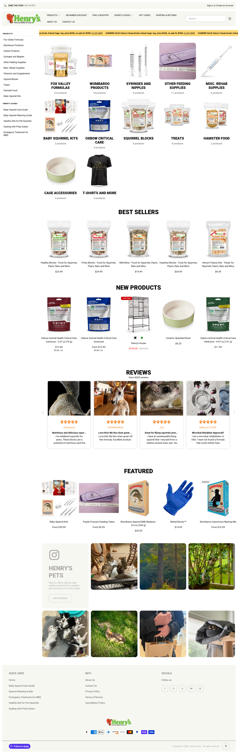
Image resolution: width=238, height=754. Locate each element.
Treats (7, 85)
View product (99, 327)
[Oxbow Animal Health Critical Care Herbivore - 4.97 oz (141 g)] (218, 314)
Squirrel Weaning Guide (21, 691)
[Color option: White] (138, 337)
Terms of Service (94, 697)
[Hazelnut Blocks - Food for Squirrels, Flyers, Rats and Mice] (178, 239)
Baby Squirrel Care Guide (16, 109)
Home (12, 680)
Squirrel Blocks (11, 79)
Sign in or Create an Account (220, 5)
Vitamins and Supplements (17, 73)
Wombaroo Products (14, 45)
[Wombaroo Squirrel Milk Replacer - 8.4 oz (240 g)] (139, 498)
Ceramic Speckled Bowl (178, 338)
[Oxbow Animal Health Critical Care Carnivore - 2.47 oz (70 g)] (59, 314)
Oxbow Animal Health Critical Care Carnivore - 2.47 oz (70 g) (59, 340)
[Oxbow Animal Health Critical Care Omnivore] (99, 314)
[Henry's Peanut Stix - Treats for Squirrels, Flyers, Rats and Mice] (218, 239)
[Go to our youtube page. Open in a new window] (191, 688)
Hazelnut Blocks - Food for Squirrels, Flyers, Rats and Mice (178, 264)
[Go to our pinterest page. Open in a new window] (200, 688)
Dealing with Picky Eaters (16, 126)
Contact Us (91, 685)
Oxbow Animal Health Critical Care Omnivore (99, 340)
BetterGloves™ (178, 521)
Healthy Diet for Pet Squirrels (18, 121)
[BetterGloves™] (178, 498)
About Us (90, 680)
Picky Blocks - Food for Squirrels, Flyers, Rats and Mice (99, 264)
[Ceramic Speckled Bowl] (178, 314)
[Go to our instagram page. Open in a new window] (173, 688)
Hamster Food (10, 90)
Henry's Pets (195, 746)
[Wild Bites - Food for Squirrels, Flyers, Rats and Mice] (139, 239)
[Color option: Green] (141, 337)
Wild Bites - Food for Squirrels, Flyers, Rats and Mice (138, 264)
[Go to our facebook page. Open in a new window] (165, 688)
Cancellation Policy (95, 702)
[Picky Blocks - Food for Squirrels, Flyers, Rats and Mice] (99, 239)
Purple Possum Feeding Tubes (99, 521)
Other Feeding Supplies (15, 62)
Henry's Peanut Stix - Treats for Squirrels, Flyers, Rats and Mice (218, 264)
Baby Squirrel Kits (12, 96)
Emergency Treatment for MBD (16, 133)
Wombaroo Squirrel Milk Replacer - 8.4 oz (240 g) (139, 523)
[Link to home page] (119, 722)
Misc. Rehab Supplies (14, 68)
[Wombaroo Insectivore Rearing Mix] (218, 498)
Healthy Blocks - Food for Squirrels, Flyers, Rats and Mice (59, 264)
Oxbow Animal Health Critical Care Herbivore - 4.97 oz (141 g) (218, 340)
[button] (43, 412)
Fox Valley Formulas (13, 39)
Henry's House (138, 343)
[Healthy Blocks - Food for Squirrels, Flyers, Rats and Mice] (59, 239)
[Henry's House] (139, 314)
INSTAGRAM (60, 598)
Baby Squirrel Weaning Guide (18, 115)
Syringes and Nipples (14, 56)
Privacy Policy (92, 691)
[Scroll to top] (226, 746)
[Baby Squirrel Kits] (59, 498)
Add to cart (59, 252)
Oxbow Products (12, 51)
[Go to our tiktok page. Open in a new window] (182, 688)
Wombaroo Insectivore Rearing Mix (218, 521)
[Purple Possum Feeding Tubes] (99, 498)
